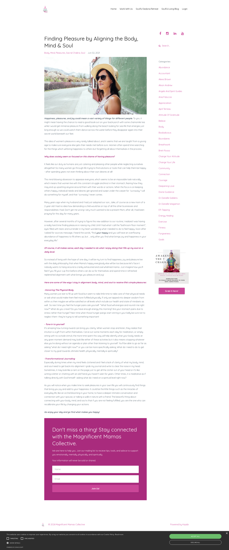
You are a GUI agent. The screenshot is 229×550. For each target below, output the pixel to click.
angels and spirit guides (170, 91)
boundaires (164, 138)
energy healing (166, 215)
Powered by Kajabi (179, 524)
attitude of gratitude (169, 115)
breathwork (164, 144)
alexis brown (165, 79)
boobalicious (165, 132)
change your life (167, 162)
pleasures (60, 53)
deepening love (166, 186)
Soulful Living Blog (170, 9)
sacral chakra (73, 53)
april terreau (165, 109)
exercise (163, 221)
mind (52, 53)
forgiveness (164, 233)
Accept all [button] (195, 536)
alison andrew (165, 85)
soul (83, 53)
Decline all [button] (195, 542)
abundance (164, 67)
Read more (119, 534)
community (164, 168)
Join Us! (95, 488)
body (46, 53)
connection (164, 174)
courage (163, 180)
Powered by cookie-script (15, 547)
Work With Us (126, 9)
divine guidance (166, 192)
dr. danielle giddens (168, 198)
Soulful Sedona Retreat (147, 9)
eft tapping (164, 210)
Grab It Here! (171, 291)
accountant (164, 73)
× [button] (227, 533)
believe (162, 121)
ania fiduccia (165, 97)
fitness (162, 227)
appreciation (165, 103)
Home (113, 9)
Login (184, 9)
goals (161, 239)
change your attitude (169, 156)
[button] (65, 543)
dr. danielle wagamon (169, 204)
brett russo (164, 150)
